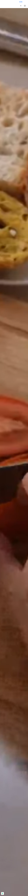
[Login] (21, 6)
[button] (25, 6)
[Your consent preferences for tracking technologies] (2, 893)
